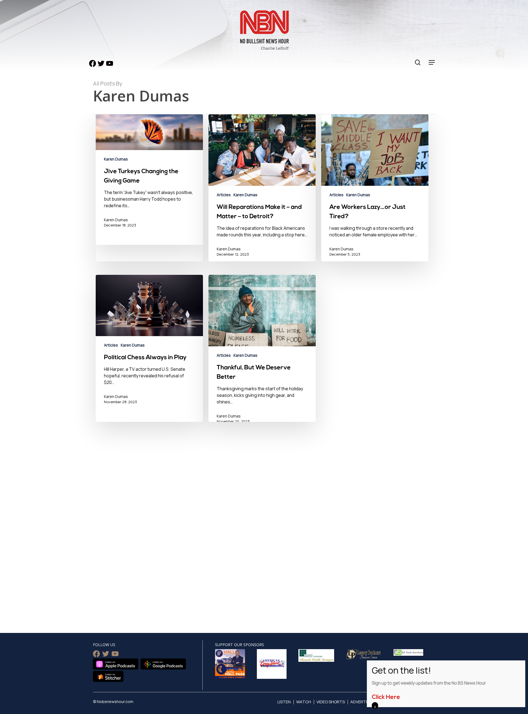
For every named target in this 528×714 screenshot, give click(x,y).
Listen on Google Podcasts (163, 663)
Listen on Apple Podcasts (115, 663)
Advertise (361, 702)
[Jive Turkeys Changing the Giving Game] (149, 179)
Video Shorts (331, 702)
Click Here (386, 697)
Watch (303, 702)
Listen (284, 702)
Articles (224, 194)
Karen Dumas (116, 159)
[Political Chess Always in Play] (149, 353)
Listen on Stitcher (108, 676)
